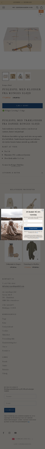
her (37, 232)
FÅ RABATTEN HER (33, 228)
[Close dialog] (43, 210)
